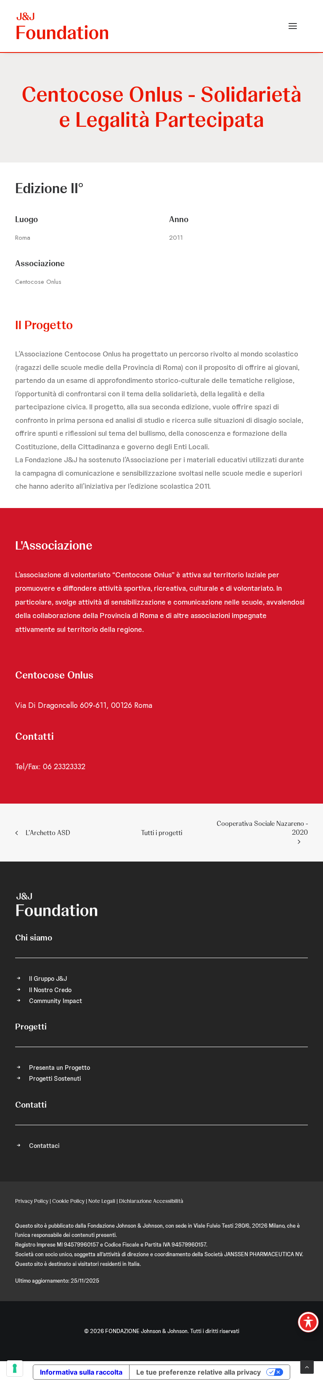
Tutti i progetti (161, 832)
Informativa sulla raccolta (81, 1372)
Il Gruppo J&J (48, 978)
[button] (292, 26)
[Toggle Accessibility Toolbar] (308, 1322)
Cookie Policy (68, 1201)
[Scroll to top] (307, 1366)
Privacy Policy (31, 1201)
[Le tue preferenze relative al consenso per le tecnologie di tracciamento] (15, 1368)
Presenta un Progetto (59, 1067)
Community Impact (55, 1001)
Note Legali (101, 1201)
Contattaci (44, 1146)
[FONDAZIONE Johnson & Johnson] (63, 26)
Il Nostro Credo (50, 990)
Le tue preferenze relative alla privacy (198, 1372)
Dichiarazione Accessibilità (151, 1201)
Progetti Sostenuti (55, 1078)
